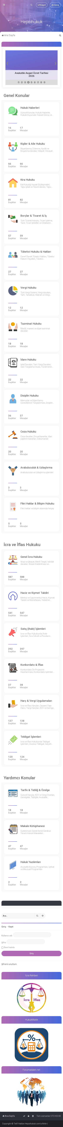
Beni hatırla (9, 947)
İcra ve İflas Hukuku (22, 544)
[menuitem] (55, 4)
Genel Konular (17, 95)
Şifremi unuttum (9, 964)
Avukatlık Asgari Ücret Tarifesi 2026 (31, 74)
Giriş (3, 927)
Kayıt (10, 927)
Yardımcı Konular (19, 777)
